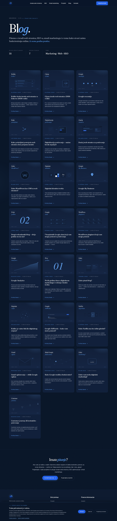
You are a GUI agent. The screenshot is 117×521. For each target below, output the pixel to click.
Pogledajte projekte (66, 478)
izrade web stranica (62, 469)
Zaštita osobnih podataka (23, 518)
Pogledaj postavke (101, 511)
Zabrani (90, 511)
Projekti (63, 3)
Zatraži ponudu (102, 3)
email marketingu (52, 38)
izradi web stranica (27, 38)
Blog (69, 3)
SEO (45, 3)
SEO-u (40, 38)
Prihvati (82, 511)
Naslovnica (12, 18)
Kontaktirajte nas (49, 478)
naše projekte (44, 469)
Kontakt (76, 3)
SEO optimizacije (74, 469)
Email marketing (54, 3)
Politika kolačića (12, 518)
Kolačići (83, 501)
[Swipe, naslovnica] (10, 3)
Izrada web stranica (36, 3)
